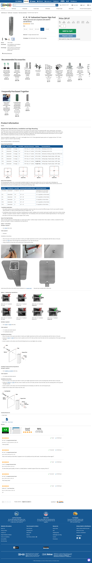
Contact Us (3, 532)
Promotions (55, 539)
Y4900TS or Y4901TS (9, 371)
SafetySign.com (4, 12)
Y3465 (6, 324)
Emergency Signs (59, 8)
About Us (3, 528)
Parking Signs (24, 8)
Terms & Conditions (5, 536)
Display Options (17, 501)
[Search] (57, 5)
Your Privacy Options (30, 536)
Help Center (55, 528)
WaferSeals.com (68, 556)
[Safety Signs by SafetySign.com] (5, 6)
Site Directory (4, 541)
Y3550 (10, 324)
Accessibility (3, 539)
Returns (28, 534)
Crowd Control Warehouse (68, 554)
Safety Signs (3, 8)
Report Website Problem (6, 534)
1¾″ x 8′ (31, 29)
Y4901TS (9, 382)
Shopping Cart (29, 530)
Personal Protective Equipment (85, 8)
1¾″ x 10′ (37, 29)
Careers (54, 536)
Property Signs (36, 8)
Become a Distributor (81, 532)
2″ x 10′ (47, 29)
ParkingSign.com (61, 555)
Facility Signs (47, 8)
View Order (28, 532)
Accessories (15, 12)
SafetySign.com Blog (57, 534)
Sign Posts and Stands (23, 12)
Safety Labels (71, 8)
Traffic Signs (10, 12)
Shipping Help (56, 532)
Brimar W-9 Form (80, 530)
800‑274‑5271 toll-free (31, 553)
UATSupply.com (62, 556)
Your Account (29, 528)
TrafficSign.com (56, 555)
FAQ (53, 530)
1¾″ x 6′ (25, 29)
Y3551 (13, 382)
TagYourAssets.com (57, 556)
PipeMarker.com (66, 555)
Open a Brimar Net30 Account (83, 528)
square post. (29, 288)
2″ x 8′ (42, 29)
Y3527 (6, 228)
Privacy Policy (4, 530)
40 (32, 23)
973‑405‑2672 (77, 39)
